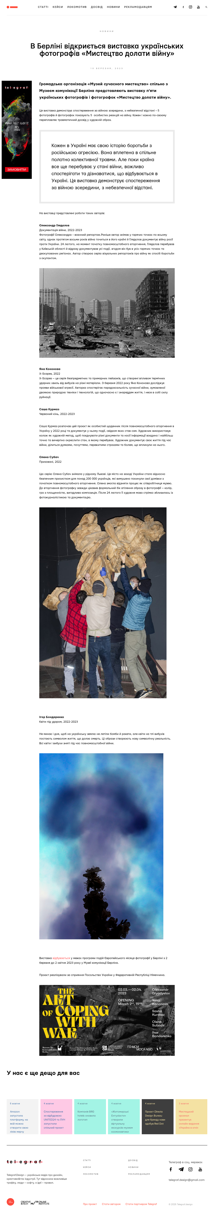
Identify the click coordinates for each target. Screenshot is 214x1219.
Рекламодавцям (138, 7)
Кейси (58, 7)
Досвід (97, 7)
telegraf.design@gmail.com (171, 1180)
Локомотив (77, 7)
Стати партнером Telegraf (141, 1204)
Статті (43, 7)
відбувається (61, 958)
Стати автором (111, 1204)
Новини (113, 7)
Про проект (90, 1204)
